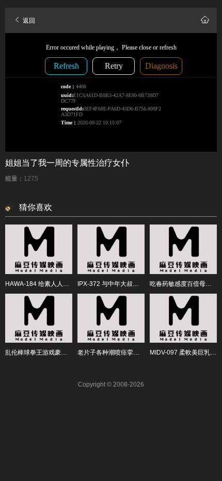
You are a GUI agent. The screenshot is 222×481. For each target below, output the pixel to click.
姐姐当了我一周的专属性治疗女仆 (67, 162)
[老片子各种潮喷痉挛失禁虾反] (111, 318)
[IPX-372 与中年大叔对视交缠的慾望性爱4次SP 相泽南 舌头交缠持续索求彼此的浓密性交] (111, 249)
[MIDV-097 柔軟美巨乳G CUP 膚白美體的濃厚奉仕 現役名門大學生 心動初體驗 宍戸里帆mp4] (183, 318)
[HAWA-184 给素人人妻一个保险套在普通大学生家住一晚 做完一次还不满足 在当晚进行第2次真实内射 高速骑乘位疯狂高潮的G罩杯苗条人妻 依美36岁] (38, 249)
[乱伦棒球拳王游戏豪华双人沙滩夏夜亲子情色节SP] (38, 318)
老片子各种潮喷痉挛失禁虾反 (117, 352)
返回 (28, 20)
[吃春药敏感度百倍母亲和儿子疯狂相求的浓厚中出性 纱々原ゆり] (183, 249)
